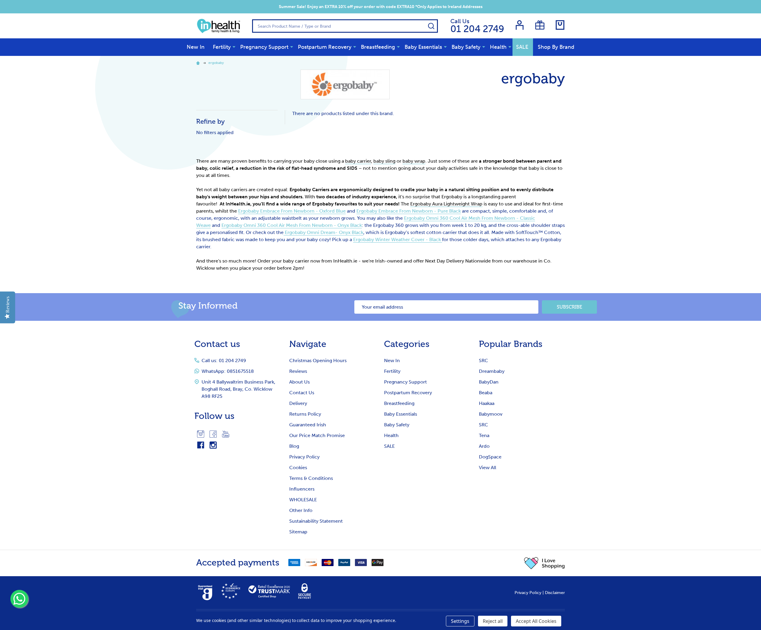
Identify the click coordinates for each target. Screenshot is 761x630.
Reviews (298, 371)
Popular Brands (511, 344)
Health (498, 47)
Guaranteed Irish (307, 425)
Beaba (485, 392)
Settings (460, 621)
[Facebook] (213, 434)
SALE (522, 47)
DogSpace (490, 457)
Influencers (302, 489)
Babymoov (490, 414)
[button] (544, 563)
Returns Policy (305, 414)
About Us (299, 382)
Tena (484, 435)
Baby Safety (466, 47)
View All (487, 467)
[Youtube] (225, 434)
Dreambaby (491, 371)
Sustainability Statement (316, 521)
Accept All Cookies (536, 621)
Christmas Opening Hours (318, 360)
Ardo (484, 446)
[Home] (199, 63)
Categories (407, 344)
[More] (233, 46)
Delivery (298, 403)
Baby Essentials (423, 47)
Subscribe (569, 307)
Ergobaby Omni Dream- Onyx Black (323, 232)
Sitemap (298, 532)
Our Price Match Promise (317, 435)
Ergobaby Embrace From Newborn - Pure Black (408, 211)
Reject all (493, 621)
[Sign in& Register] (519, 25)
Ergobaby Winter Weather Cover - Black (397, 239)
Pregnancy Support (264, 47)
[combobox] (345, 26)
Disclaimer (555, 592)
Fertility (222, 47)
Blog (294, 446)
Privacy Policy (304, 457)
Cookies (298, 467)
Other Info (300, 510)
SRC (483, 360)
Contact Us (301, 392)
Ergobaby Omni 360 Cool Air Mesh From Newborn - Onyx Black (291, 225)
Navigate (307, 344)
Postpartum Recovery (324, 47)
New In (196, 47)
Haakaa (486, 403)
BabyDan (489, 382)
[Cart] (560, 25)
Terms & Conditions (311, 478)
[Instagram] (200, 434)
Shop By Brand (556, 47)
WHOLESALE (303, 499)
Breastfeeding (378, 47)
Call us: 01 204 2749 (224, 360)
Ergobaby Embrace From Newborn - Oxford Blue (292, 211)
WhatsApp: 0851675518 (228, 371)
